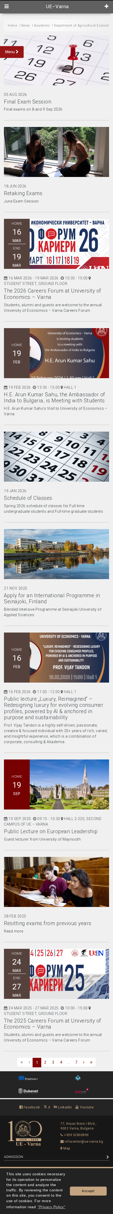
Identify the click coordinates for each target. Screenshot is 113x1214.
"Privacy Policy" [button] (51, 1207)
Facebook (31, 1107)
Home (12, 25)
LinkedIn (64, 1107)
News (25, 25)
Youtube (86, 1107)
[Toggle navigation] (6, 6)
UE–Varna (56, 6)
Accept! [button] (88, 1191)
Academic (42, 25)
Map (66, 1148)
